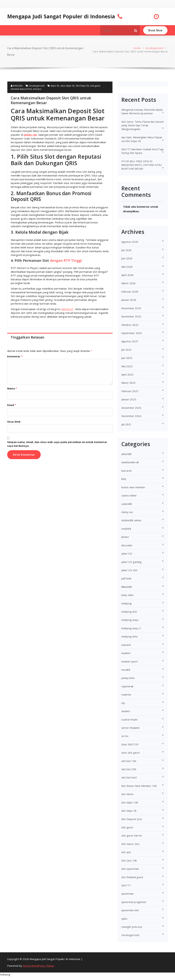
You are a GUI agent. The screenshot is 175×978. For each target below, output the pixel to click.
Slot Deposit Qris (131, 819)
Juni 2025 (126, 358)
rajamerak (127, 686)
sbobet (125, 711)
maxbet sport (129, 661)
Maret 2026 (128, 283)
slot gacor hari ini (131, 835)
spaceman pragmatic (133, 902)
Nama (12, 388)
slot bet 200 (128, 769)
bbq (123, 479)
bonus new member (133, 487)
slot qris (37, 88)
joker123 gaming (131, 562)
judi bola (126, 578)
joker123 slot (129, 570)
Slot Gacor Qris (130, 844)
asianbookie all (130, 462)
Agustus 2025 (129, 341)
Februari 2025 (129, 391)
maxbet (126, 653)
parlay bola (127, 678)
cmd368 (126, 528)
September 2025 (131, 333)
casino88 (126, 504)
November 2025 (131, 316)
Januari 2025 (128, 399)
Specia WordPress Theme (38, 965)
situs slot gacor (130, 752)
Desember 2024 (131, 407)
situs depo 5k (67, 85)
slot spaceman (130, 868)
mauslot (126, 645)
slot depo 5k (128, 810)
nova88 (125, 669)
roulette (126, 694)
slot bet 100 (128, 761)
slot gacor (127, 827)
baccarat (126, 470)
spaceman (127, 893)
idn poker (127, 545)
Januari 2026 (128, 300)
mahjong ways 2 (131, 628)
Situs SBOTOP (130, 744)
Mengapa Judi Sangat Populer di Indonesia (61, 16)
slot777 (126, 885)
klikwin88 (126, 586)
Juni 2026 (126, 258)
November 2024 (131, 416)
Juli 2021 (126, 424)
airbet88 (126, 454)
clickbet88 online (131, 520)
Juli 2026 (126, 250)
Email (11, 405)
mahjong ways (130, 620)
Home (137, 48)
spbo (124, 918)
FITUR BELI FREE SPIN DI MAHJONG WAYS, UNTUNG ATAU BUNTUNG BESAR (141, 164)
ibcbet (125, 537)
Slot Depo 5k (82, 85)
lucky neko (127, 595)
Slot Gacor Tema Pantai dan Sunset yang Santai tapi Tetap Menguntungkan (142, 125)
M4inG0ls (17, 85)
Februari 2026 (129, 291)
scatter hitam (129, 719)
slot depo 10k (129, 802)
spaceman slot (130, 910)
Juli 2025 (126, 349)
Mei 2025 (127, 366)
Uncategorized (154, 48)
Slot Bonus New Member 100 (139, 786)
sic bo (124, 736)
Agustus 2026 (129, 241)
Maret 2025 (128, 382)
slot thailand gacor (132, 877)
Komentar (15, 356)
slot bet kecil (129, 777)
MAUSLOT (67, 309)
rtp (123, 703)
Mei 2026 (127, 266)
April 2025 (127, 374)
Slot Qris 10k (129, 860)
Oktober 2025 (129, 325)
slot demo (127, 794)
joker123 (126, 553)
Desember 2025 (131, 308)
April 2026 (127, 275)
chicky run (30, 134)
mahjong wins (129, 636)
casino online (129, 495)
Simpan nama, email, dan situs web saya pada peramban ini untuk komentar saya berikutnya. (57, 443)
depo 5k (55, 85)
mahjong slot (129, 611)
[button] (136, 30)
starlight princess (131, 926)
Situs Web (14, 421)
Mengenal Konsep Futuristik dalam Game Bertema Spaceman (142, 111)
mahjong (126, 603)
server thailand (130, 727)
